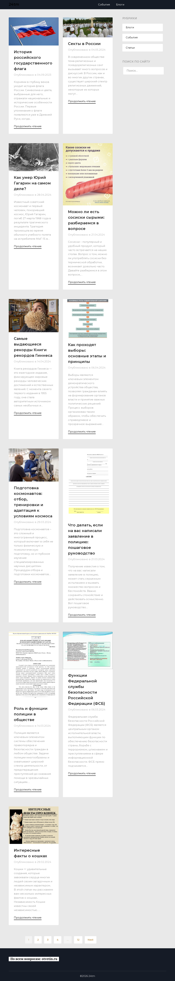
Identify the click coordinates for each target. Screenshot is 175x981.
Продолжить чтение (28, 126)
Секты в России (84, 43)
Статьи (130, 47)
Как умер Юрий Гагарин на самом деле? (32, 183)
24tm (14, 4)
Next (90, 939)
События (104, 4)
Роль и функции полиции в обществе (31, 714)
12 (78, 939)
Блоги (120, 4)
